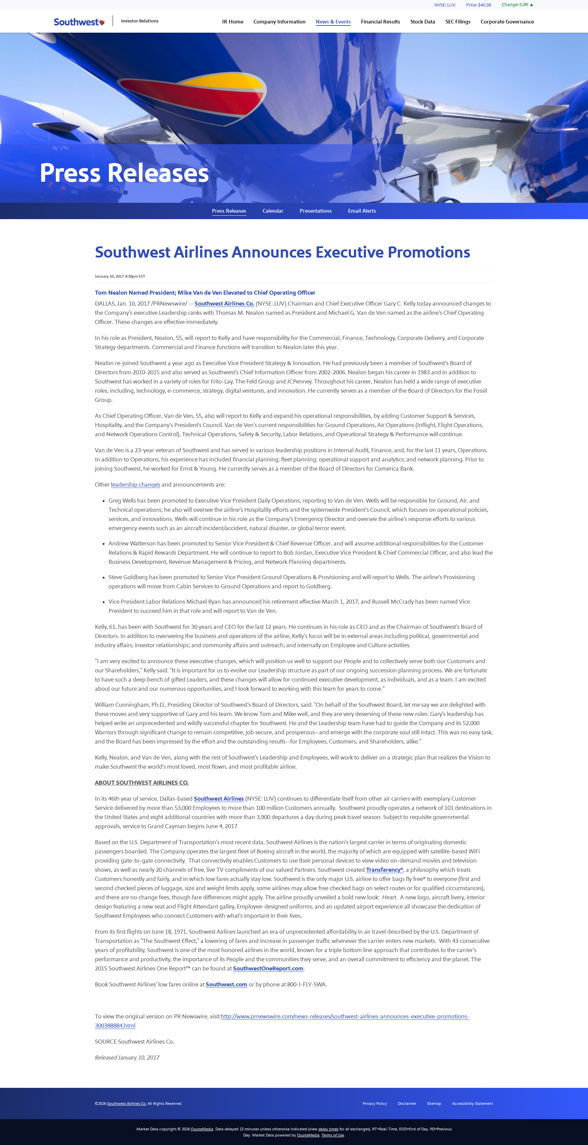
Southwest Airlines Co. (127, 1103)
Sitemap (434, 1103)
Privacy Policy (375, 1103)
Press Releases (229, 211)
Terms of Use (333, 1135)
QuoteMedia (202, 1129)
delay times (328, 1129)
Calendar (273, 211)
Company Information (280, 21)
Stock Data (422, 21)
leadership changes (135, 484)
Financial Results (380, 21)
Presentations (316, 211)
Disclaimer (407, 1103)
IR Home (232, 21)
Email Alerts (362, 211)
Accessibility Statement (472, 1103)
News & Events (333, 21)
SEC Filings (458, 21)
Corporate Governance (507, 21)
